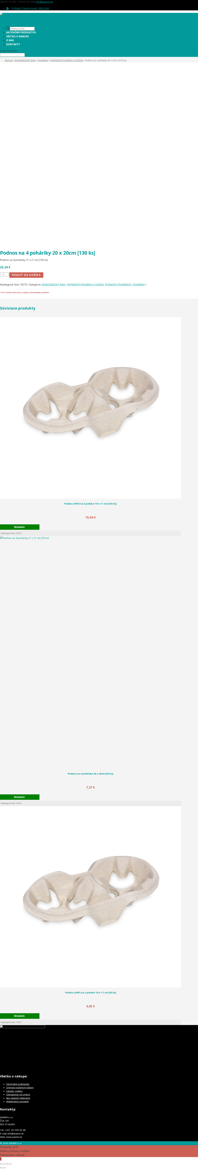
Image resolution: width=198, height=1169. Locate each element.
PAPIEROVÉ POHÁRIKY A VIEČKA (66, 60)
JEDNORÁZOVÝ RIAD (25, 60)
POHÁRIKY (43, 60)
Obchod (9, 60)
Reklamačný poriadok (17, 1101)
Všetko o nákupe (17, 36)
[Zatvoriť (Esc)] (10, 1163)
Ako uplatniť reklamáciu (18, 1098)
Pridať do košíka (26, 275)
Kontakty (13, 44)
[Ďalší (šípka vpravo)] (4, 1167)
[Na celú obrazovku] (4, 1163)
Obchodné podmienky (17, 1084)
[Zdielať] (7, 1163)
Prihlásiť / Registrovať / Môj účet (30, 8)
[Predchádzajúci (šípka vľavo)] (1, 1167)
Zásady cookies (14, 1091)
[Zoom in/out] (1, 1163)
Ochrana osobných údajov (20, 1087)
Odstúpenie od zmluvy (18, 1094)
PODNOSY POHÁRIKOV (118, 284)
